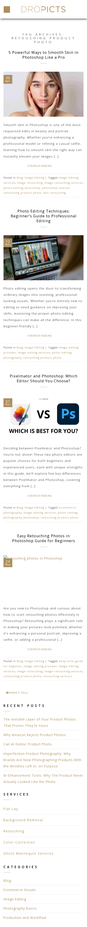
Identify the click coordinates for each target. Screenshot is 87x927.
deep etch (66, 661)
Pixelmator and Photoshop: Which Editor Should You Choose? (43, 378)
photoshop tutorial (55, 188)
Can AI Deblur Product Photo (27, 744)
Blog (7, 880)
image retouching (30, 182)
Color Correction (19, 842)
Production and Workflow (24, 917)
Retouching (13, 831)
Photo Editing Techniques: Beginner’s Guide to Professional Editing (44, 216)
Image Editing (14, 899)
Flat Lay (10, 809)
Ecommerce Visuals (19, 890)
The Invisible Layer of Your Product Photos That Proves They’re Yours (39, 722)
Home (13, 692)
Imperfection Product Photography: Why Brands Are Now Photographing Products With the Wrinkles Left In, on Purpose (42, 759)
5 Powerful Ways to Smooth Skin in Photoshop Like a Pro (43, 55)
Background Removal (23, 820)
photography (12, 357)
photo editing (13, 188)
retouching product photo (22, 192)
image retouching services (63, 182)
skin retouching (54, 192)
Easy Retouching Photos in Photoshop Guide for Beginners (43, 538)
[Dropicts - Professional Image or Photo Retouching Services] (44, 9)
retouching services (57, 676)
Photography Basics (20, 908)
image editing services (34, 352)
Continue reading (42, 165)
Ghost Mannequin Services (28, 853)
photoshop (32, 188)
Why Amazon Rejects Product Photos (34, 735)
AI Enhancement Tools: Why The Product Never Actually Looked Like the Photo (43, 778)
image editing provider (40, 666)
